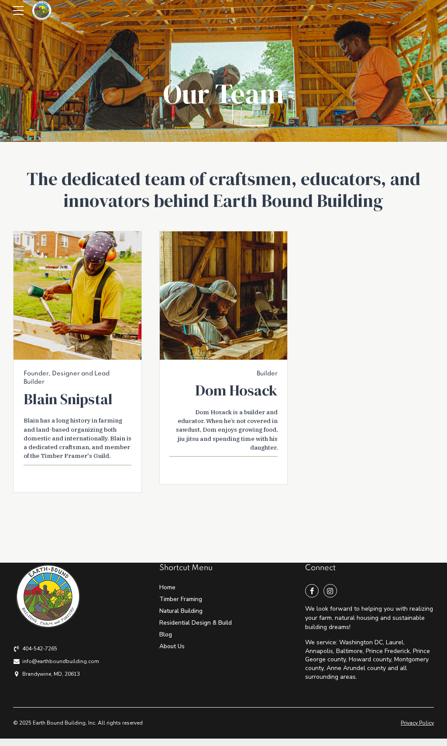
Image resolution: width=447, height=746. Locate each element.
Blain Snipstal (68, 399)
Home (167, 587)
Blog (165, 634)
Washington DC (361, 642)
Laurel (394, 642)
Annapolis (319, 651)
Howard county (370, 659)
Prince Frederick (388, 651)
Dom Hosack (236, 390)
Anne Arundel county (356, 668)
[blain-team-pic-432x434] (77, 295)
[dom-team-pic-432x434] (224, 295)
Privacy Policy (417, 722)
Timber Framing (180, 599)
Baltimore (349, 651)
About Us (172, 646)
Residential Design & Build (195, 623)
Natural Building (181, 611)
